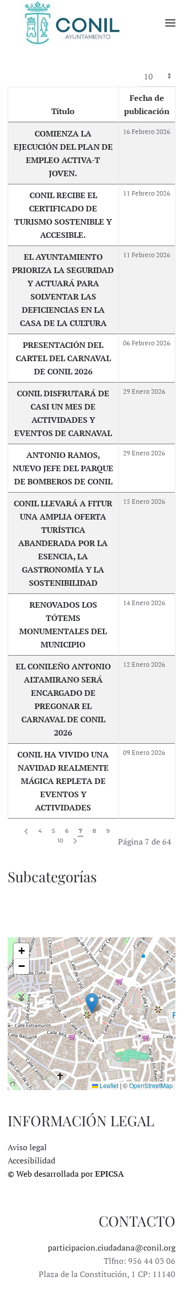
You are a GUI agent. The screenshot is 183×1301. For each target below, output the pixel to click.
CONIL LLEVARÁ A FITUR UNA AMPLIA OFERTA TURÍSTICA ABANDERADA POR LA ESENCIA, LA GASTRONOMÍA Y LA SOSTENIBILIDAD (63, 543)
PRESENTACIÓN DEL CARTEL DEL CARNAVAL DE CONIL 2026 (63, 358)
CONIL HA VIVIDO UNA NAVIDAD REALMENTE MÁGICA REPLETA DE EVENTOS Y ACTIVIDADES (63, 781)
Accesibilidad (31, 1160)
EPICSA (109, 1173)
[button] (170, 23)
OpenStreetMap (151, 1085)
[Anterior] (26, 831)
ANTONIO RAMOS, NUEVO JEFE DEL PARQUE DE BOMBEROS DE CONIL (63, 468)
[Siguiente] (75, 841)
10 (60, 840)
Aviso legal (27, 1147)
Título (63, 111)
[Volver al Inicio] (71, 23)
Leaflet (108, 1085)
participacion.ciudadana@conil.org (111, 1247)
